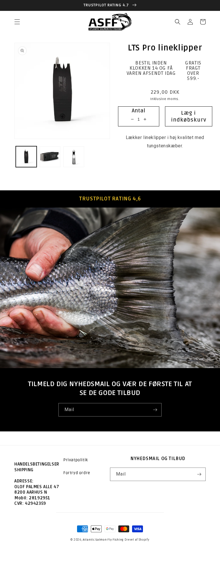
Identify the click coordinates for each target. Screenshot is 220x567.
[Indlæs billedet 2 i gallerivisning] (50, 156)
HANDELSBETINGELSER (36, 464)
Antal (139, 110)
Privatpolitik (75, 459)
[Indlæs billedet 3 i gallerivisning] (73, 156)
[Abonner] (155, 410)
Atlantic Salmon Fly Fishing (103, 539)
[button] (17, 21)
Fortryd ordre (76, 472)
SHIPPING (24, 469)
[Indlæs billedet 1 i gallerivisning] (26, 156)
